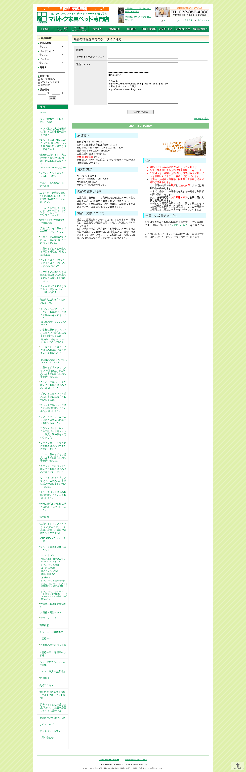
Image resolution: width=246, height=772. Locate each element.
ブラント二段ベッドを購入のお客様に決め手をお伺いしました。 (53, 396)
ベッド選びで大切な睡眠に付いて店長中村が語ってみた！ (53, 131)
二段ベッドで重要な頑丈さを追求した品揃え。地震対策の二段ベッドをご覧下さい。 (52, 197)
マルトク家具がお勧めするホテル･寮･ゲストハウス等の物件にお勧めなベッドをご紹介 (53, 144)
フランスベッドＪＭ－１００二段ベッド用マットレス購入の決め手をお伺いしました (53, 433)
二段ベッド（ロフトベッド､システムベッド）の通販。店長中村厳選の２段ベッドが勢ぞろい (53, 528)
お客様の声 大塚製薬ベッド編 (52, 654)
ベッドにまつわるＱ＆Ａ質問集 (52, 663)
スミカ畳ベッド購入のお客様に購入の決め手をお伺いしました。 (53, 495)
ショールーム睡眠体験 (51, 632)
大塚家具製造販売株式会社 (53, 605)
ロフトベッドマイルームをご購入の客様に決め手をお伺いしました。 (53, 419)
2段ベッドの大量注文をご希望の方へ (52, 221)
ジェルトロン (47, 555)
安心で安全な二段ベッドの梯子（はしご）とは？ (53, 230)
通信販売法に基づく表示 (136, 759)
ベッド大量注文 (185, 20)
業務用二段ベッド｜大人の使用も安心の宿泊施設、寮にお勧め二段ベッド (53, 159)
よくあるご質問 (48, 568)
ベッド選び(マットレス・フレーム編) (52, 120)
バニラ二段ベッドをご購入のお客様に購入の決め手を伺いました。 (53, 457)
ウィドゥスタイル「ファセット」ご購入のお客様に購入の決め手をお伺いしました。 (53, 482)
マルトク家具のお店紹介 (52, 671)
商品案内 (44, 517)
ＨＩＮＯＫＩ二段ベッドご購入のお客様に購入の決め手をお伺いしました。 (53, 351)
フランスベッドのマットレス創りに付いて (53, 174)
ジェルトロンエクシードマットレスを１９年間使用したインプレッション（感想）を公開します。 (54, 595)
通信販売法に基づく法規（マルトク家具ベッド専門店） (52, 695)
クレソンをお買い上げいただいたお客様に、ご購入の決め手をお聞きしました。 (53, 314)
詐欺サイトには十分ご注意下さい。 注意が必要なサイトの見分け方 (53, 707)
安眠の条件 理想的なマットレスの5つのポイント (54, 560)
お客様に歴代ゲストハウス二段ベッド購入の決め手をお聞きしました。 (53, 332)
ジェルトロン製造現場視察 (53, 580)
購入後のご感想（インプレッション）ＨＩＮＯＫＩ (54, 361)
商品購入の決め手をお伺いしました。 (52, 301)
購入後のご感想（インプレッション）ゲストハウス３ (54, 340)
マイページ (169, 20)
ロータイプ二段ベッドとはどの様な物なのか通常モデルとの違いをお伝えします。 (53, 276)
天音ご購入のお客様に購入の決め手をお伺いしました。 (53, 506)
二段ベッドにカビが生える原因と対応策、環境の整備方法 (53, 251)
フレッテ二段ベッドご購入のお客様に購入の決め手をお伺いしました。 (53, 408)
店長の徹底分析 (48, 574)
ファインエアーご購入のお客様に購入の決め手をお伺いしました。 (53, 446)
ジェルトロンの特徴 (50, 565)
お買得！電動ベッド (50, 612)
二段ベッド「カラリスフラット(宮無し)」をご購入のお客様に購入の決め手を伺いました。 (53, 372)
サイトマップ (203, 20)
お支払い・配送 (179, 225)
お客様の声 (46, 577)
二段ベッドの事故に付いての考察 (52, 185)
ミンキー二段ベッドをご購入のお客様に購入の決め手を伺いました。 (53, 385)
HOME (43, 112)
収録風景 (45, 678)
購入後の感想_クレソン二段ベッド (53, 323)
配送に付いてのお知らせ (52, 718)
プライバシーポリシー (51, 731)
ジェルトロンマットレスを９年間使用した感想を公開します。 (54, 586)
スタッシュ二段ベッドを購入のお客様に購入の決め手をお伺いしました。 (53, 469)
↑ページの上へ (201, 118)
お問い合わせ (46, 737)
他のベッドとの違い (50, 571)
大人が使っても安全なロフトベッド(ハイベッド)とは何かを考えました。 (53, 289)
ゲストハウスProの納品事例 (53, 167)
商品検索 (44, 625)
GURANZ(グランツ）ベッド (52, 540)
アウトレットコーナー (52, 618)
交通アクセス (46, 685)
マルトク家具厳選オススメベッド (53, 548)
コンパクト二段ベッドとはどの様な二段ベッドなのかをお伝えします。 (53, 211)
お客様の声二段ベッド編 (53, 645)
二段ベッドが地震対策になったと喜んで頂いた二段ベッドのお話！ (53, 240)
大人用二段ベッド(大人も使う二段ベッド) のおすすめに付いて (52, 263)
